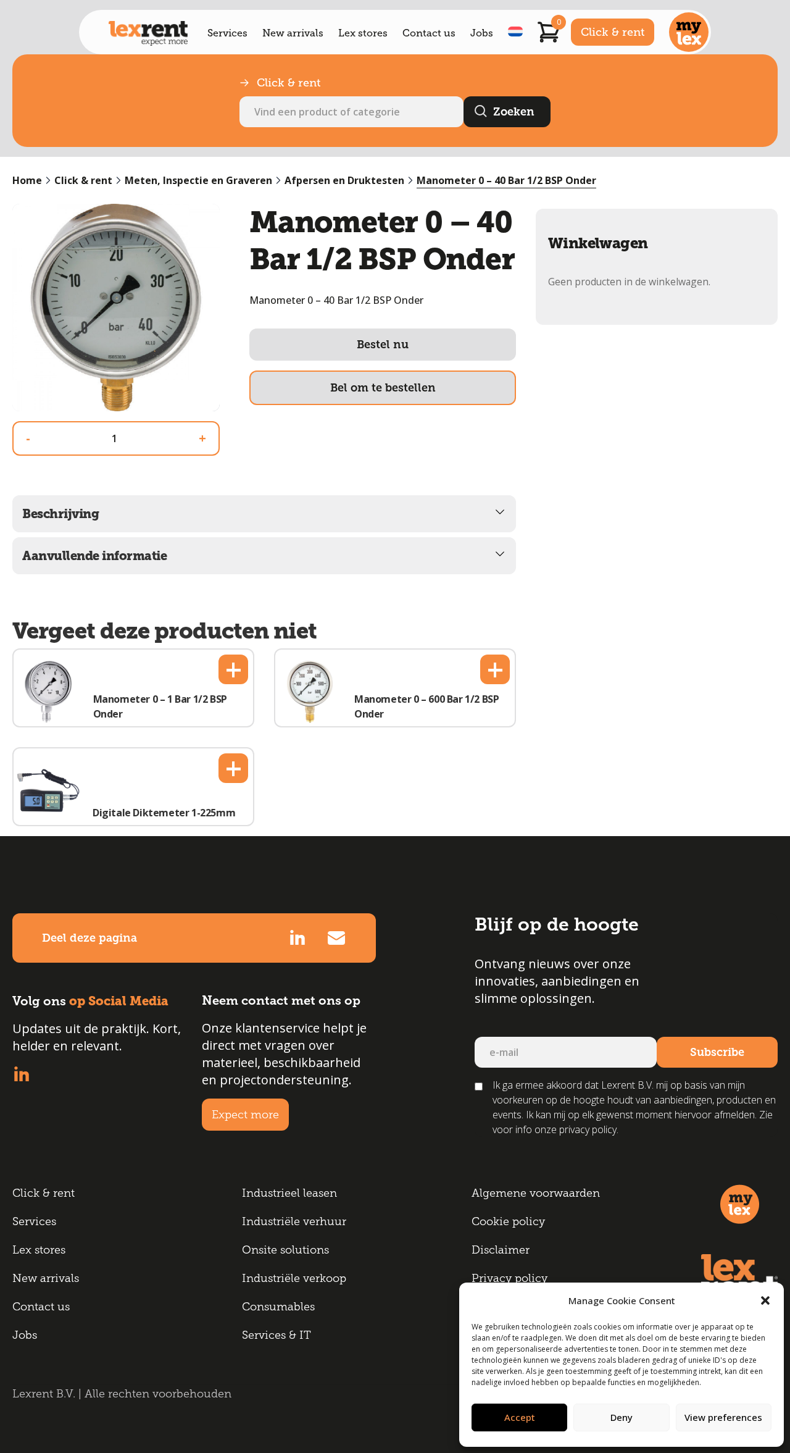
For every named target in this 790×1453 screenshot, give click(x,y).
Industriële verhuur (294, 1221)
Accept (519, 1417)
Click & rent (612, 32)
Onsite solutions (285, 1250)
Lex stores (363, 33)
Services (227, 33)
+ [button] (233, 669)
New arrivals (292, 33)
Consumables (278, 1306)
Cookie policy (508, 1221)
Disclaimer (501, 1250)
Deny (621, 1417)
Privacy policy (509, 1278)
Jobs (481, 33)
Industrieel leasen (289, 1193)
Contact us (428, 33)
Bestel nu (383, 344)
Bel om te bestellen (383, 388)
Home (27, 180)
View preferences (723, 1417)
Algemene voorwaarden (536, 1193)
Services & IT (276, 1335)
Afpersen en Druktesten (344, 180)
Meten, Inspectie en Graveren (198, 180)
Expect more (245, 1114)
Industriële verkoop (294, 1278)
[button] (765, 1300)
